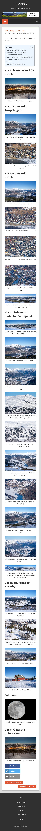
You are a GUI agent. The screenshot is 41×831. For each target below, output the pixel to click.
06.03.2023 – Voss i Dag (14, 783)
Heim (21, 798)
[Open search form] (37, 21)
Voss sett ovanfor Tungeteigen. (17, 52)
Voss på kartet (21, 802)
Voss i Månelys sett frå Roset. (16, 50)
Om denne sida (21, 815)
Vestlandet (22, 33)
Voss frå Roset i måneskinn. (16, 64)
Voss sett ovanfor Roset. (14, 55)
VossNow (20, 4)
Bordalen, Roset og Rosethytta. (17, 59)
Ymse (21, 819)
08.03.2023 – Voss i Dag (26, 786)
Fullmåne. (10, 62)
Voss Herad (30, 33)
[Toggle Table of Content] (30, 47)
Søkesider (21, 806)
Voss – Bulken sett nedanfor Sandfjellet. (20, 57)
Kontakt (21, 811)
